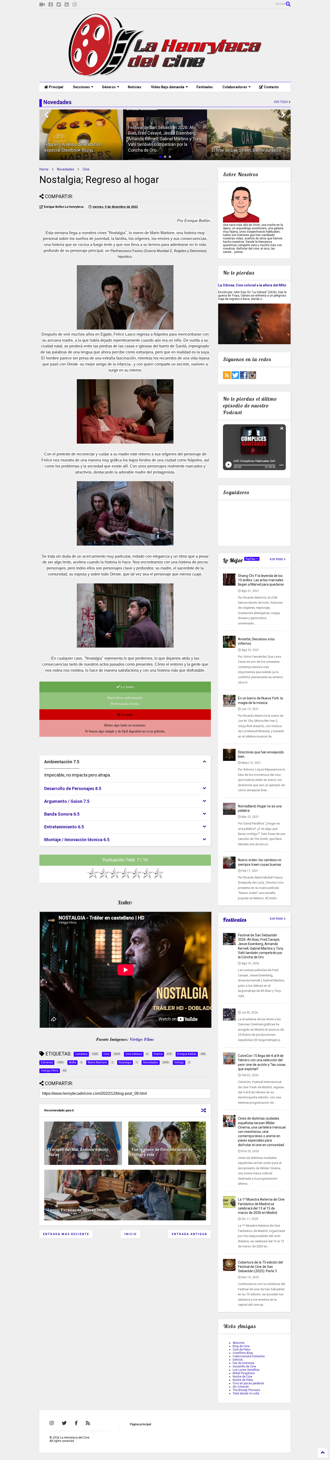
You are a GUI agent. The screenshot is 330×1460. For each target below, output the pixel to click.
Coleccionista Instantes (249, 1356)
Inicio (130, 1234)
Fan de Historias (243, 1363)
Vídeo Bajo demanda (167, 87)
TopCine (250, 559)
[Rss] (67, 4)
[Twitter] (59, 4)
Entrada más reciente (66, 1234)
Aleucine (238, 1343)
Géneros (109, 87)
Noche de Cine (242, 1376)
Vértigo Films (142, 1039)
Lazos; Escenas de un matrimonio (78, 1210)
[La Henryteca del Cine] (165, 76)
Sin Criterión (241, 1386)
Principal (55, 87)
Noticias (134, 87)
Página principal (140, 1424)
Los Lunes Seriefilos (246, 1370)
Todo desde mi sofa (246, 1393)
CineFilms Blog (243, 1353)
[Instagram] (74, 4)
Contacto (271, 87)
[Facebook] (51, 4)
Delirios (238, 1359)
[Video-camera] (42, 4)
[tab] (125, 762)
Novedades (65, 169)
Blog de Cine (241, 1346)
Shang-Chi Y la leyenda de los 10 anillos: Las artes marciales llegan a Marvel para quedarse (261, 580)
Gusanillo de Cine (244, 1366)
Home (44, 169)
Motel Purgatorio (244, 1373)
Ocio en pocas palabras (248, 1383)
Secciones (81, 87)
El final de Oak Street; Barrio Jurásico (246, 150)
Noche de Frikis (243, 1380)
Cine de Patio (241, 1349)
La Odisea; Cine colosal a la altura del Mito (252, 285)
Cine (86, 169)
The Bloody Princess (246, 1390)
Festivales (204, 87)
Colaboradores (234, 87)
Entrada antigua (189, 1234)
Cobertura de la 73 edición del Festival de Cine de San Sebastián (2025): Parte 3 (260, 1266)
